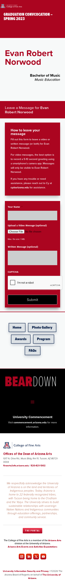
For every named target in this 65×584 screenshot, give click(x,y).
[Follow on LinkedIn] (29, 556)
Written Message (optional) (23, 247)
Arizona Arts (54, 540)
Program (43, 339)
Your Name (15, 207)
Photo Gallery (42, 327)
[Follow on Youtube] (43, 556)
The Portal (32, 530)
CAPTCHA (13, 272)
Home (17, 327)
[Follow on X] (36, 556)
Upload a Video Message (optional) (27, 225)
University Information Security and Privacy (26, 571)
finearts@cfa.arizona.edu (16, 465)
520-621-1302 (38, 465)
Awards (21, 339)
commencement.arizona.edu (30, 422)
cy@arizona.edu (20, 187)
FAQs (32, 350)
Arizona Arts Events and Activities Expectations (32, 546)
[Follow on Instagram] (22, 556)
